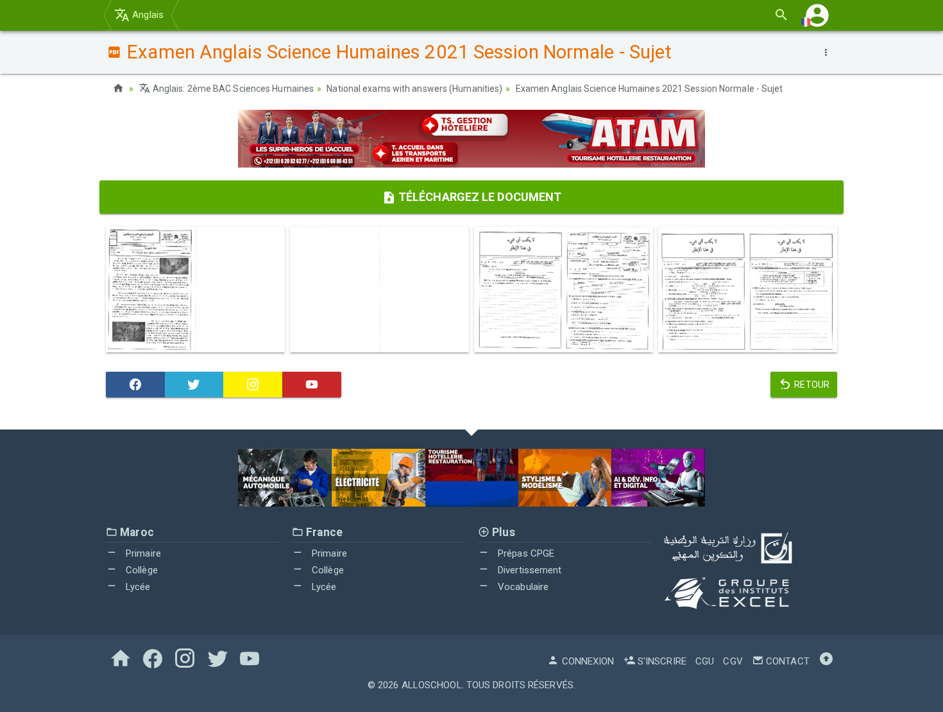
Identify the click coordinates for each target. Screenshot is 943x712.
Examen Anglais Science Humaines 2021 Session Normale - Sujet (649, 88)
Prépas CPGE (524, 553)
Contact (786, 661)
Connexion (586, 661)
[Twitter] (194, 384)
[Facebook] (135, 384)
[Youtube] (311, 384)
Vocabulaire (521, 587)
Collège (140, 570)
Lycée (137, 587)
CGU (704, 661)
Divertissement (528, 570)
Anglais (147, 15)
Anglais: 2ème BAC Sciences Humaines (232, 88)
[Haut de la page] (826, 661)
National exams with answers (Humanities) (414, 88)
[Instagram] (252, 384)
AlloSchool (432, 685)
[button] (817, 15)
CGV (732, 661)
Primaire (142, 553)
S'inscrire (660, 661)
